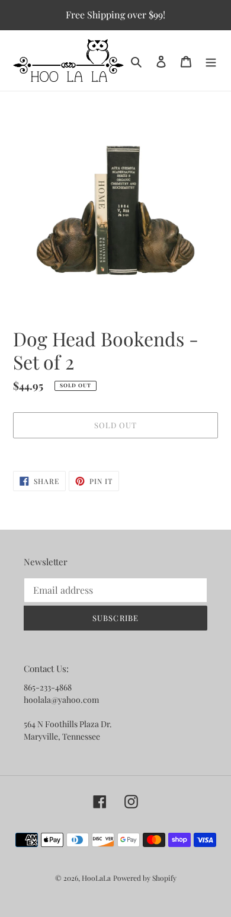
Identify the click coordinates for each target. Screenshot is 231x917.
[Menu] (210, 61)
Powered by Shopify (145, 878)
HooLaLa (96, 878)
